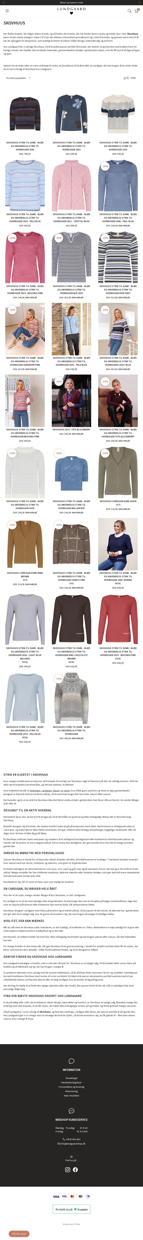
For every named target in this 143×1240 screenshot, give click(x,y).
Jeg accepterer (74, 647)
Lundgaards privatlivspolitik (82, 647)
